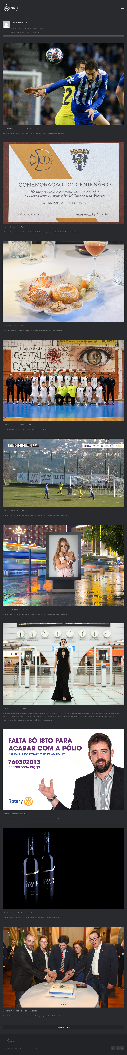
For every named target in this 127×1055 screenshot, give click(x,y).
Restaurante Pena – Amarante (15, 326)
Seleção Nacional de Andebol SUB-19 (18, 424)
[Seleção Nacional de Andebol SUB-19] (63, 380)
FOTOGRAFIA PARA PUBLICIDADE (16, 609)
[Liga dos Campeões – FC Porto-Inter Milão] (63, 84)
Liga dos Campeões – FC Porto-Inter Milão (20, 128)
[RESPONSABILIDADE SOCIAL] (63, 769)
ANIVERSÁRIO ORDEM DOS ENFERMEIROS (20, 1011)
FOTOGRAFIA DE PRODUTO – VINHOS (18, 913)
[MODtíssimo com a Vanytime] (63, 664)
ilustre (43, 1049)
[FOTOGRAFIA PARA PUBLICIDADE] (63, 565)
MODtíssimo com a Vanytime (14, 708)
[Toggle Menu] (123, 8)
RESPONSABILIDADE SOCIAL (14, 814)
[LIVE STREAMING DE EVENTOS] (63, 473)
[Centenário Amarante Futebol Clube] (63, 183)
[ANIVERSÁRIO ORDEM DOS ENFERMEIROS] (63, 967)
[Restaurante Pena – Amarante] (63, 281)
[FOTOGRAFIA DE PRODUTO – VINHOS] (63, 868)
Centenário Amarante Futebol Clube (18, 227)
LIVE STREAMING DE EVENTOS (15, 510)
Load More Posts (63, 1027)
